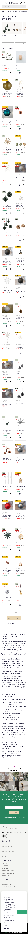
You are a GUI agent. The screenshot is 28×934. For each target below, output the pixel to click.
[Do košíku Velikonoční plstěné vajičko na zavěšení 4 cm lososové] (24, 73)
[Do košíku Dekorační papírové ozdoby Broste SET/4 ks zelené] (10, 240)
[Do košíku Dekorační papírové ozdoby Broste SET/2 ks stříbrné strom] (24, 382)
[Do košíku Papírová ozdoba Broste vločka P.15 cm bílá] (10, 297)
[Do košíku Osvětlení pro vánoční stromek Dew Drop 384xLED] (24, 100)
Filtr (3, 43)
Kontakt (4, 856)
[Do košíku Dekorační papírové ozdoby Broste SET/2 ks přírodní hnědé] (24, 240)
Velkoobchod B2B (7, 849)
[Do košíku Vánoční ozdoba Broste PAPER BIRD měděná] (10, 578)
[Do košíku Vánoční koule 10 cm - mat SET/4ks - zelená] (10, 129)
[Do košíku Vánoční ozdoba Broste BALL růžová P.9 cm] (24, 129)
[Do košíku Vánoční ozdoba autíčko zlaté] (24, 269)
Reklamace (5, 865)
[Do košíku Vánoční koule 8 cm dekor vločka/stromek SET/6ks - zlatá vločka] (10, 382)
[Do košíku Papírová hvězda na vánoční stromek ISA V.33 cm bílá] (10, 353)
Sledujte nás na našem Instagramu (14, 769)
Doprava (4, 863)
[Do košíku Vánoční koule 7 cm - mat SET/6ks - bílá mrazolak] (10, 410)
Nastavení (6, 928)
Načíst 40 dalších (14, 618)
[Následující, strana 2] (16, 613)
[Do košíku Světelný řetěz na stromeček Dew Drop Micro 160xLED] (10, 73)
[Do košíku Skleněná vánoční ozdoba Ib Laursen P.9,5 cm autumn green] (10, 100)
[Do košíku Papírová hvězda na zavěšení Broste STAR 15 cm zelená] (10, 438)
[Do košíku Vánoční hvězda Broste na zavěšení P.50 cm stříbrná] (24, 438)
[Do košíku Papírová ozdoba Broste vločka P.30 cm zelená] (10, 550)
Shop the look (6, 875)
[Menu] (3, 2)
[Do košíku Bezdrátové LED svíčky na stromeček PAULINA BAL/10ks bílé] (10, 494)
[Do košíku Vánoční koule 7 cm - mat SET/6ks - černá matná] (24, 297)
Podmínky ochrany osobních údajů (12, 854)
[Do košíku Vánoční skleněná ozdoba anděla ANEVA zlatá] (24, 494)
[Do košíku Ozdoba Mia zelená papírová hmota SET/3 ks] (24, 157)
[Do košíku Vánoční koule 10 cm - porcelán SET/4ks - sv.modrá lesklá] (24, 466)
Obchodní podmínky (8, 851)
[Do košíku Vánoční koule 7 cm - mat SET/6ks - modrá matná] (24, 522)
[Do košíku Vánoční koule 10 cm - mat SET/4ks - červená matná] (10, 522)
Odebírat (14, 812)
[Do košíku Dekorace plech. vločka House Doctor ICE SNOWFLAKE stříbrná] (24, 213)
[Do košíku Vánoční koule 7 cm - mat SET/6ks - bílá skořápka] (10, 326)
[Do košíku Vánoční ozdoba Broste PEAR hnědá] (24, 326)
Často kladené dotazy (8, 870)
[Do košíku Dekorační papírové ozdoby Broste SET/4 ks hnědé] (10, 466)
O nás (3, 844)
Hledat (24, 6)
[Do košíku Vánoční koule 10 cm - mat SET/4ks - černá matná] (10, 269)
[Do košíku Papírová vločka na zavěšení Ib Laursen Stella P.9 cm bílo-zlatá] (24, 550)
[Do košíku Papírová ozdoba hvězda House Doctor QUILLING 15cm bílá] (24, 353)
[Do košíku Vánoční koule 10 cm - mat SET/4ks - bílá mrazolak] (24, 185)
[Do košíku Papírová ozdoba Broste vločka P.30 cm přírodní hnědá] (10, 157)
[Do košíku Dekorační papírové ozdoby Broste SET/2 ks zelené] (10, 213)
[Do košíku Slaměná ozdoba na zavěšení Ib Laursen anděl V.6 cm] (24, 605)
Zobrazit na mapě (7, 889)
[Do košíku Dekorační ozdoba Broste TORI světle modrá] (10, 605)
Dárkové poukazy (7, 846)
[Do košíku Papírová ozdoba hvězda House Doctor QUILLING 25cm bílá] (10, 185)
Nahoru (15, 623)
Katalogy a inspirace (8, 873)
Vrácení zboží (6, 868)
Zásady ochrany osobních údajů (9, 904)
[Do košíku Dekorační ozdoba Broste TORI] (24, 578)
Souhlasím (22, 912)
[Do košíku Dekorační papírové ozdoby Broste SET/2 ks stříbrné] (24, 410)
